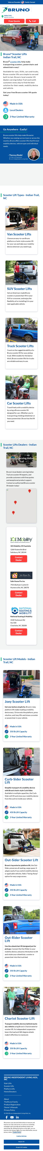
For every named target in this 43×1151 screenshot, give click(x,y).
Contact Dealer (18, 558)
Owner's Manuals (11, 1107)
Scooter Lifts (9, 1086)
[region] (21, 1135)
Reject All (21, 1141)
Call (34, 21)
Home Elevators (10, 1091)
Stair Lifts (8, 1083)
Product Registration (12, 1104)
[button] (29, 491)
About (6, 1099)
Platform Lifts (9, 1089)
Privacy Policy (9, 1110)
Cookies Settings (21, 1136)
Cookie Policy (17, 1132)
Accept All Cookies (21, 1147)
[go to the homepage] (16, 10)
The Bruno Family (11, 1102)
